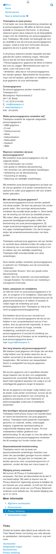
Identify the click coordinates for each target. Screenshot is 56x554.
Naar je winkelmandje (15, 15)
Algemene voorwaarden (18, 503)
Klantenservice (12, 12)
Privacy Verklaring (16, 511)
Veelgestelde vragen (17, 514)
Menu (8, 4)
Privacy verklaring (11, 552)
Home (8, 8)
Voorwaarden (9, 543)
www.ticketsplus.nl (13, 107)
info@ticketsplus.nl (15, 104)
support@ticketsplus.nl (18, 342)
